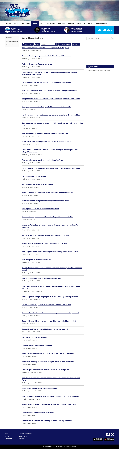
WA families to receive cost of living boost (38, 184)
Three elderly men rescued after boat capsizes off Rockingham (45, 48)
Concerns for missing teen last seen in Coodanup (40, 388)
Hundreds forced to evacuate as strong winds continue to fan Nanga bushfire (51, 115)
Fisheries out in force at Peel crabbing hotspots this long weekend (47, 421)
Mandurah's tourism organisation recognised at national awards (46, 201)
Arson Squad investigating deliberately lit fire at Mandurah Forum (46, 142)
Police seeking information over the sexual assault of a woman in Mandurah (50, 396)
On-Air (7, 436)
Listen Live (105, 29)
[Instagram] (112, 434)
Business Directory (66, 23)
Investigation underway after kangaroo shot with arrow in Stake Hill (48, 353)
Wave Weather (10, 45)
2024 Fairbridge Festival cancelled (34, 337)
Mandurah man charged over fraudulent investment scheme (44, 243)
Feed (37, 44)
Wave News (9, 37)
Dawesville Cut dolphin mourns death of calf (38, 412)
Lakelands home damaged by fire (34, 176)
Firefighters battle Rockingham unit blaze (37, 345)
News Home (28, 44)
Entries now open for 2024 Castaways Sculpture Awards (42, 278)
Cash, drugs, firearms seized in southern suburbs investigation (45, 370)
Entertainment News (12, 41)
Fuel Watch (94, 67)
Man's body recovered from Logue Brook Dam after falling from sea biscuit (50, 91)
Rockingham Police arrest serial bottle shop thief (40, 209)
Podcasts (26, 23)
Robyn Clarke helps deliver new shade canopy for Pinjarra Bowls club (47, 192)
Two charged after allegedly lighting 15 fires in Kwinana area (45, 133)
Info (90, 23)
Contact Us (8, 438)
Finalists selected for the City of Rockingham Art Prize (42, 160)
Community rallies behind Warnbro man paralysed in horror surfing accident (50, 313)
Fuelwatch (50, 23)
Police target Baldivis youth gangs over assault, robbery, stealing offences (50, 297)
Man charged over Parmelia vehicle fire (36, 260)
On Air (16, 23)
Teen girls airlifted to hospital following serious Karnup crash (45, 329)
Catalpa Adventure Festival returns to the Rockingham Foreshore (46, 82)
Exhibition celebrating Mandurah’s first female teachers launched (46, 305)
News (35, 23)
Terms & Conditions (25, 434)
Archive (77, 44)
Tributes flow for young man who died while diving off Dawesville (46, 56)
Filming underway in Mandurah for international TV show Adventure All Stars (51, 168)
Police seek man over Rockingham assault (37, 64)
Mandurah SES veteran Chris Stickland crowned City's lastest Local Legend (49, 404)
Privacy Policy (23, 436)
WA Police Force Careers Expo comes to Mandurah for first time (45, 235)
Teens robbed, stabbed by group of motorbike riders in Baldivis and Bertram (50, 321)
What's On (81, 23)
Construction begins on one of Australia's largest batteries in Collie (47, 217)
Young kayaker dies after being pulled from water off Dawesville (46, 107)
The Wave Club (101, 23)
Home (8, 23)
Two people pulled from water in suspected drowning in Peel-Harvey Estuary (50, 252)
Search (56, 44)
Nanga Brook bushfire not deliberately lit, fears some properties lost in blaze (51, 99)
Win (42, 23)
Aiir (64, 447)
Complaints (22, 438)
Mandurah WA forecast (100, 61)
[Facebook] (108, 434)
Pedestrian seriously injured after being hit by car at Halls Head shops (48, 362)
